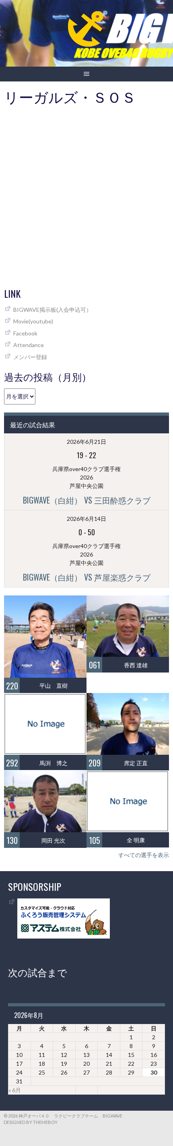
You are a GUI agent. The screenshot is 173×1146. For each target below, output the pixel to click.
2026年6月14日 (86, 518)
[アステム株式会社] (63, 936)
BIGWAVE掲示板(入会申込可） (52, 309)
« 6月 (14, 1090)
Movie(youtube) (33, 321)
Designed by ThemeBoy (31, 1122)
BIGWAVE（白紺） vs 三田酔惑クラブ (86, 500)
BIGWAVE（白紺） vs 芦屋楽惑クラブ (86, 577)
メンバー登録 (30, 357)
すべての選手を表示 (143, 854)
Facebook (25, 333)
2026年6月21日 (86, 441)
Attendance (28, 344)
